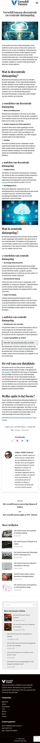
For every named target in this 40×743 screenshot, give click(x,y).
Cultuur (4, 716)
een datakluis (6, 372)
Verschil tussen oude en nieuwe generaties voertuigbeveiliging (24, 575)
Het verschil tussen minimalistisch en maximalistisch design (25, 586)
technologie (17, 430)
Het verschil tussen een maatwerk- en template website (25, 532)
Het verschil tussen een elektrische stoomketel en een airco (25, 564)
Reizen (4, 714)
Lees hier (5, 182)
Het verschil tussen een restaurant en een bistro (24, 625)
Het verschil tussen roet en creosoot (21, 616)
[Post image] (7, 534)
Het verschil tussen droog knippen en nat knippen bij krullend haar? (20, 663)
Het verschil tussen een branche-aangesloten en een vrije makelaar (21, 644)
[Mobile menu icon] (37, 3)
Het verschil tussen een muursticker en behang (19, 635)
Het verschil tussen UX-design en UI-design (25, 543)
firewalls (4, 305)
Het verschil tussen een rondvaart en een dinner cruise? (20, 653)
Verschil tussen (25, 430)
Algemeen (5, 702)
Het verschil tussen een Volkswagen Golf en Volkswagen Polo (25, 553)
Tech (5, 23)
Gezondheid (6, 706)
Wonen (4, 711)
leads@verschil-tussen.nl (14, 726)
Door (19, 427)
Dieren (4, 704)
